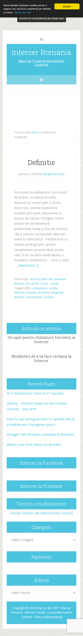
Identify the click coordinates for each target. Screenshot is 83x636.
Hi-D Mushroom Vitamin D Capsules (35, 393)
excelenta (43, 292)
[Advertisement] (45, 103)
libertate (19, 297)
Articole (34, 279)
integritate (57, 292)
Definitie (41, 162)
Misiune (19, 283)
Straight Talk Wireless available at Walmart (40, 434)
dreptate (31, 292)
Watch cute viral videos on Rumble (34, 445)
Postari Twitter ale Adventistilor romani (41, 513)
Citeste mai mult (22, 12)
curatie (53, 288)
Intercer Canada (35, 612)
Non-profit (32, 283)
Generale (59, 279)
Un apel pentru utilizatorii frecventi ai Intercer (41, 339)
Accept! (67, 6)
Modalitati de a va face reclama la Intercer (41, 358)
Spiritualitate (34, 297)
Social (44, 283)
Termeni (27, 617)
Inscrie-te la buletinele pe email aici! (41, 18)
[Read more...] (28, 265)
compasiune (39, 288)
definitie (19, 292)
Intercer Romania (41, 52)
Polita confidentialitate (48, 617)
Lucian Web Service (59, 612)
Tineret (53, 283)
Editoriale (47, 279)
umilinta (49, 297)
